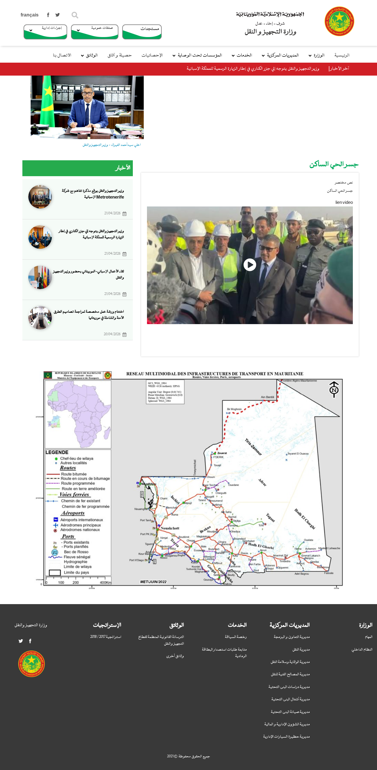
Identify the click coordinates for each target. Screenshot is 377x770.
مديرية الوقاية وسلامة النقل (290, 662)
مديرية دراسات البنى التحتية (289, 687)
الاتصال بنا (62, 56)
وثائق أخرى (175, 656)
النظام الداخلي (362, 649)
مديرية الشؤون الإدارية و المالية (287, 724)
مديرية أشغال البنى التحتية (291, 699)
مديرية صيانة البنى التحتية (290, 712)
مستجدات (149, 29)
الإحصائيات (152, 56)
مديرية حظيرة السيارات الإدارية (286, 736)
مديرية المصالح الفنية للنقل (290, 674)
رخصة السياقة (236, 637)
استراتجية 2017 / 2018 (105, 637)
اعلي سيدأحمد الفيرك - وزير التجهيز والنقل (111, 145)
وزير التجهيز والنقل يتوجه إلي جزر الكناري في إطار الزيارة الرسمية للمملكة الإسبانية (253, 69)
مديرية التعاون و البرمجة (292, 637)
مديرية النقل (301, 649)
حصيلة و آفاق (120, 56)
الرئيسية (342, 56)
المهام (369, 637)
